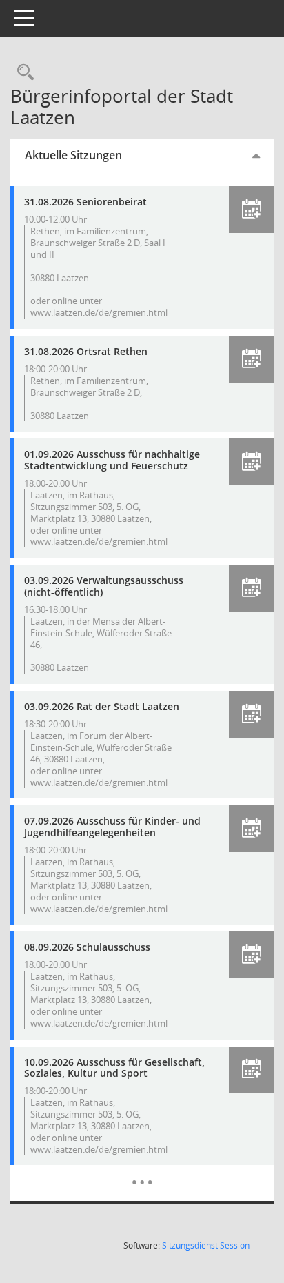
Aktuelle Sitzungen (73, 155)
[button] (251, 209)
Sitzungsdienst (206, 1245)
